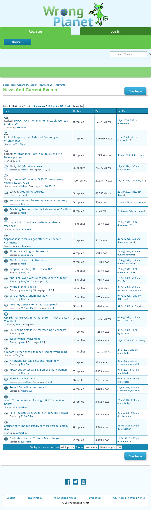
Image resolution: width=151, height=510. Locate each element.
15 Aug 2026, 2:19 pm (128, 260)
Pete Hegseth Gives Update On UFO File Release (39, 412)
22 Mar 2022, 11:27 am (129, 191)
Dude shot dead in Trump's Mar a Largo (34, 438)
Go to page (39, 106)
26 (53, 186)
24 (46, 186)
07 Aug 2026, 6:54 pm (128, 286)
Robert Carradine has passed (28, 387)
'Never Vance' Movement (25, 338)
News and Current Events (52, 84)
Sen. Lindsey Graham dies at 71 (29, 295)
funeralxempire (23, 246)
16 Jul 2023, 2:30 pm (127, 137)
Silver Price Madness (22, 378)
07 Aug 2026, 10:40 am (129, 295)
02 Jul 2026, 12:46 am (128, 378)
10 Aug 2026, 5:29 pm (128, 278)
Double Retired (23, 229)
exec (143, 306)
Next (67, 106)
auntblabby (124, 169)
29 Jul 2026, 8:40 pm (127, 340)
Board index (9, 84)
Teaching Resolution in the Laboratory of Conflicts (40, 209)
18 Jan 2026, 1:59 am (128, 180)
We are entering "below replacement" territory (38, 200)
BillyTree (122, 298)
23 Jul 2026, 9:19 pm (127, 360)
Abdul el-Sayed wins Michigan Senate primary (38, 278)
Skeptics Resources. (32, 191)
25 (50, 186)
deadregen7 (27, 254)
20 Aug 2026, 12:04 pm (129, 222)
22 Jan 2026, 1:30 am (128, 166)
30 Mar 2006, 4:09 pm (128, 155)
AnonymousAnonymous (130, 290)
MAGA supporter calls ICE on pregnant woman (38, 369)
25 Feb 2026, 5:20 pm (128, 425)
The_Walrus (21, 144)
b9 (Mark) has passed (31, 166)
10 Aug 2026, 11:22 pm (129, 269)
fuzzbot (24, 169)
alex (17, 160)
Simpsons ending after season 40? (31, 269)
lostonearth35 (125, 225)
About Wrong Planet (65, 497)
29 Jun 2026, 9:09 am (128, 412)
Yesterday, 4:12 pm (127, 210)
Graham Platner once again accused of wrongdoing (35, 352)
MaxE (24, 212)
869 (62, 106)
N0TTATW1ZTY (126, 320)
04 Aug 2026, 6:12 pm (128, 306)
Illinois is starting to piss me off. (29, 251)
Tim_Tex (25, 203)
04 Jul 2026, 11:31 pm (128, 369)
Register (35, 31)
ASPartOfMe (27, 308)
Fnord (24, 195)
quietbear (123, 381)
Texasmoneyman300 (129, 364)
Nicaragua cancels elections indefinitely (34, 360)
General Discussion (27, 84)
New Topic (135, 91)
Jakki (142, 180)
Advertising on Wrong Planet (129, 497)
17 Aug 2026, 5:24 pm (128, 251)
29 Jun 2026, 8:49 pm (128, 387)
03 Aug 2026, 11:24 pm (129, 330)
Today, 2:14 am (125, 202)
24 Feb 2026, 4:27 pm (128, 438)
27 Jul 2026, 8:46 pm (127, 349)
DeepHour (26, 381)
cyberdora (139, 202)
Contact (11, 497)
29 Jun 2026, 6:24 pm (128, 400)
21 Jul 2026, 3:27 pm (127, 120)
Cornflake (20, 127)
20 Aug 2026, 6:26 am (128, 238)
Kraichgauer (27, 390)
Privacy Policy (34, 497)
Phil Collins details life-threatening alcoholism (38, 330)
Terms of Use (94, 497)
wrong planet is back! (23, 286)
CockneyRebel (125, 416)
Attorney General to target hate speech (34, 304)
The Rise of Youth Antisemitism (29, 260)
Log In (115, 31)
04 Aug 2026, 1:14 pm (128, 317)
